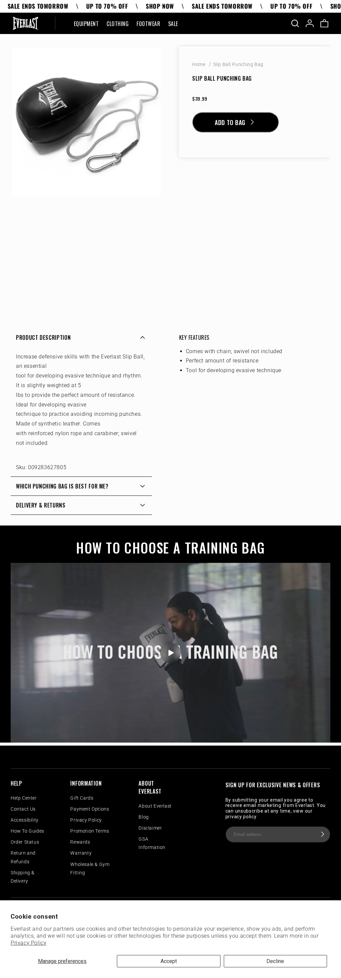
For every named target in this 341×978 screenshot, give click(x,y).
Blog (144, 817)
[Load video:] (170, 653)
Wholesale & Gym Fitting (89, 868)
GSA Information (152, 843)
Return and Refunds (23, 857)
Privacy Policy (28, 943)
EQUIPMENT (86, 24)
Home (198, 64)
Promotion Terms (89, 831)
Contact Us (23, 809)
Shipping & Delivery (23, 877)
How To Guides (27, 831)
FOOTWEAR (148, 24)
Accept (169, 961)
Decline (275, 961)
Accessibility (25, 820)
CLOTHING (118, 24)
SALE (173, 24)
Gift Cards (81, 798)
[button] (86, 23)
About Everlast (155, 806)
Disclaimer (150, 828)
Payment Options (89, 809)
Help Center (24, 798)
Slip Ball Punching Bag (238, 64)
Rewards (80, 842)
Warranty (81, 853)
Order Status (25, 842)
